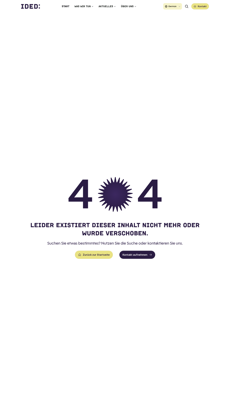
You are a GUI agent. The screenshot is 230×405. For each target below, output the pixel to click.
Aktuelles (106, 6)
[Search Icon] (187, 6)
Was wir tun (82, 6)
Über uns (127, 6)
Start (65, 6)
